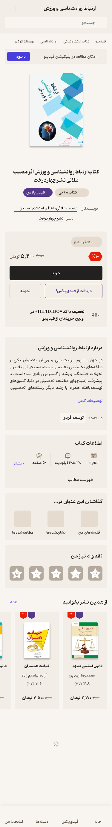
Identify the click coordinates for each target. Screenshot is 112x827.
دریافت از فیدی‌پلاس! (73, 291)
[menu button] (8, 8)
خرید (56, 273)
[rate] (95, 573)
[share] (42, 157)
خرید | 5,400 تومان (30, 819)
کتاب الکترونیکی (76, 41)
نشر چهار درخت (51, 218)
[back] (103, 8)
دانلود (21, 57)
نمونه (25, 291)
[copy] (14, 315)
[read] (22, 519)
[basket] (23, 8)
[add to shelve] (89, 519)
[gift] (56, 157)
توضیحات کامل (90, 401)
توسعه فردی (24, 41)
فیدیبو (100, 41)
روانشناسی (48, 41)
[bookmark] (70, 157)
